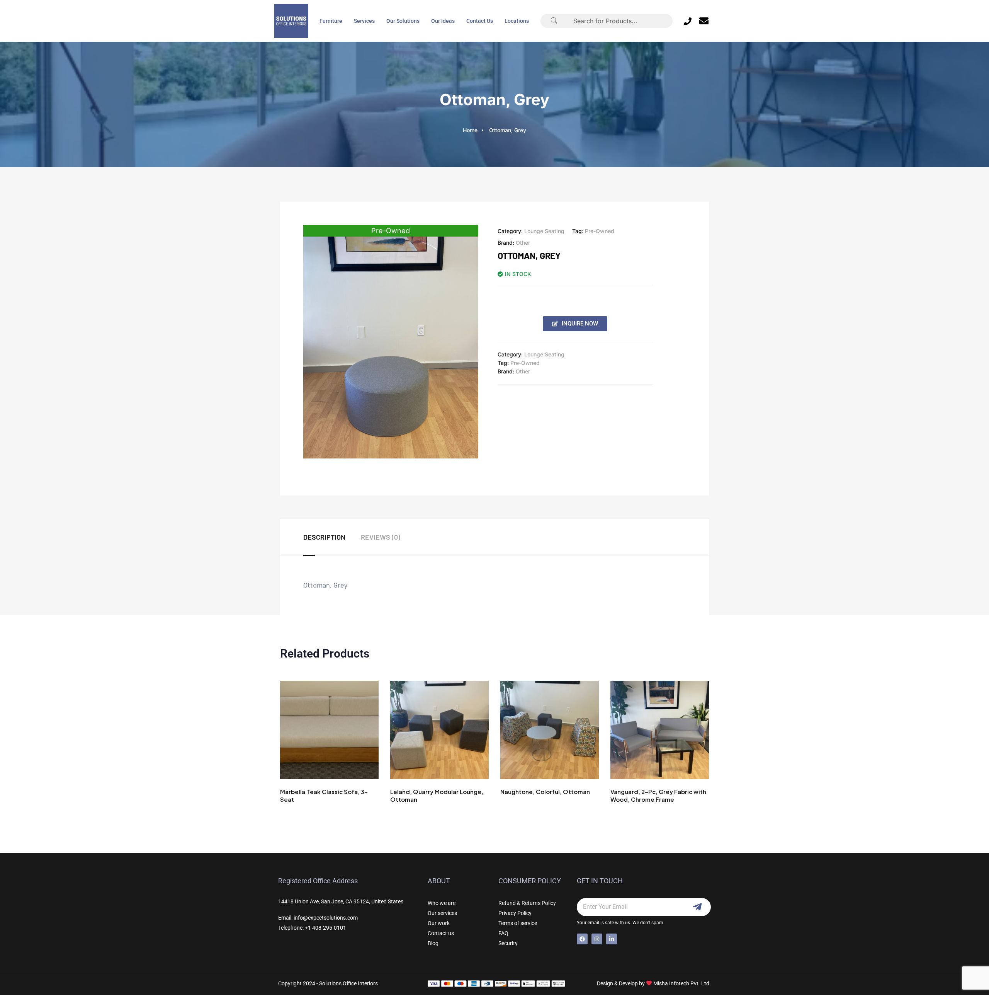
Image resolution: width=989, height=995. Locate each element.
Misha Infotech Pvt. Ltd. (682, 983)
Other (523, 242)
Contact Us (479, 21)
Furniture (330, 21)
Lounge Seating (544, 231)
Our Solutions (403, 21)
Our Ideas (443, 21)
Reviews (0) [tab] (380, 537)
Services (364, 21)
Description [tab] (324, 537)
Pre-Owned (599, 231)
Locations (517, 21)
